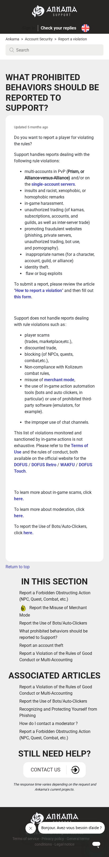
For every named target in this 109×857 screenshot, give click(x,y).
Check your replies (58, 28)
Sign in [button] (28, 28)
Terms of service (26, 839)
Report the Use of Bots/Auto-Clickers (53, 623)
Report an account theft (41, 645)
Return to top (18, 566)
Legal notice (64, 844)
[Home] (54, 11)
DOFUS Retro (43, 464)
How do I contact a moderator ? (48, 723)
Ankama (12, 39)
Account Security (39, 39)
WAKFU (67, 464)
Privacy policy (53, 839)
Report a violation (72, 39)
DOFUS (21, 464)
